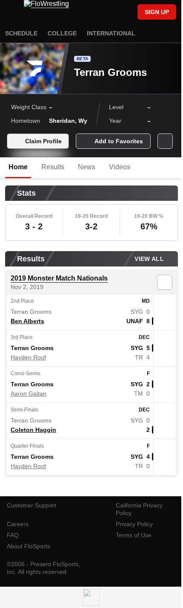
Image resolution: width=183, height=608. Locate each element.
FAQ (13, 535)
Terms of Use (134, 535)
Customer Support (31, 505)
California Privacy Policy (139, 509)
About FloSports (28, 546)
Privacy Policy (134, 524)
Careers (18, 524)
